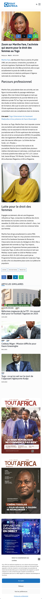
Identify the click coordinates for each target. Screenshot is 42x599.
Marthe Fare (5, 60)
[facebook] (18, 36)
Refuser (21, 586)
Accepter (21, 581)
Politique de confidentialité (21, 596)
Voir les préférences (21, 591)
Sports (17, 308)
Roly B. (10, 55)
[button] (39, 559)
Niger (2, 340)
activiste (4, 269)
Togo (7, 340)
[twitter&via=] (24, 36)
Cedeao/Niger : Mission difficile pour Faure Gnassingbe (18, 344)
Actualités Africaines (7, 308)
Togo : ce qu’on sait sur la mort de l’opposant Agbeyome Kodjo (17, 377)
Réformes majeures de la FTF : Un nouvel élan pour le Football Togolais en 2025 (20, 312)
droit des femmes (13, 269)
